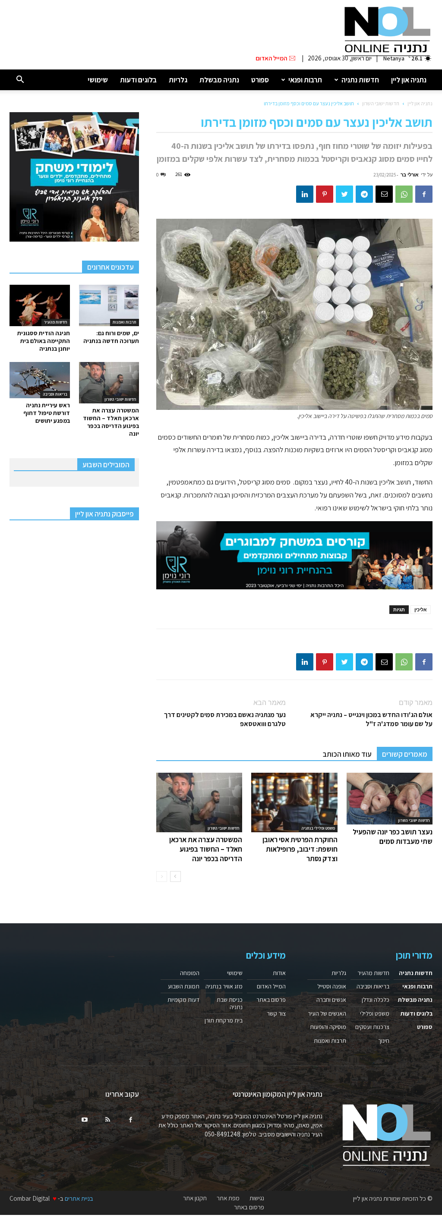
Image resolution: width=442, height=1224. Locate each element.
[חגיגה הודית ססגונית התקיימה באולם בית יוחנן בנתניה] (39, 305)
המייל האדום (271, 986)
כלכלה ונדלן (375, 1000)
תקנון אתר (195, 1198)
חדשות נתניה (360, 80)
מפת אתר (228, 1198)
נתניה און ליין (408, 80)
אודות (279, 973)
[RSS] (107, 1120)
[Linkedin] (304, 194)
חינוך (383, 1041)
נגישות (256, 1198)
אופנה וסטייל (331, 986)
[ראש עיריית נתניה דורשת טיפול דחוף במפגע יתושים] (39, 380)
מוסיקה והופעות (328, 1027)
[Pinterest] (324, 194)
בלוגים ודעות (138, 80)
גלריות (178, 80)
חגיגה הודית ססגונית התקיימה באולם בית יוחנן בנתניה (43, 340)
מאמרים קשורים (404, 754)
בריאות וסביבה (55, 394)
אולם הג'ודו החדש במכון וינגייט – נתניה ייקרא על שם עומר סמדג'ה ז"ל (371, 719)
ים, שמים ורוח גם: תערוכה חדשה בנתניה (111, 337)
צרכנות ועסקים (372, 1027)
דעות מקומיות (183, 1000)
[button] (19, 80)
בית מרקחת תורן (224, 1020)
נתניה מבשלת (219, 80)
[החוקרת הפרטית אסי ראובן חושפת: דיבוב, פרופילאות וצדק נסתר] (294, 802)
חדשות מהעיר (55, 322)
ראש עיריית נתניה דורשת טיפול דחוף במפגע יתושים (46, 413)
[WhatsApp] (404, 194)
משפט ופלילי (374, 1013)
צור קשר (276, 1013)
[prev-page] (161, 876)
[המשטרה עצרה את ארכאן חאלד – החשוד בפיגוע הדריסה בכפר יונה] (199, 802)
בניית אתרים (79, 1198)
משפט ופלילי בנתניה (318, 828)
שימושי (98, 80)
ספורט (260, 80)
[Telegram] (364, 194)
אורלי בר (410, 174)
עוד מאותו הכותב (347, 754)
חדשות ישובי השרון (380, 103)
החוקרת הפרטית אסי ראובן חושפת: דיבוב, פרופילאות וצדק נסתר (300, 849)
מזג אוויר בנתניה (224, 986)
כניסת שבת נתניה (230, 1003)
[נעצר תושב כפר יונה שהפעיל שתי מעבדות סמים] (390, 798)
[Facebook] (424, 194)
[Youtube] (84, 1120)
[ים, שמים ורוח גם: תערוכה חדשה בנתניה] (109, 305)
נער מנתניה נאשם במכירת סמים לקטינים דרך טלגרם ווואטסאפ (225, 719)
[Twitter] (344, 194)
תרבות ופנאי (305, 80)
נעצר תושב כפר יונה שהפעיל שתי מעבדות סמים (393, 836)
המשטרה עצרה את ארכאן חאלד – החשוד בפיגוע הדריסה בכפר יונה (205, 849)
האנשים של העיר (327, 1013)
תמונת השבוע (183, 986)
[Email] (384, 194)
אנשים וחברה (331, 1000)
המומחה (189, 973)
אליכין (420, 609)
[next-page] (175, 876)
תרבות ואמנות (124, 322)
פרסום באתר (271, 1000)
